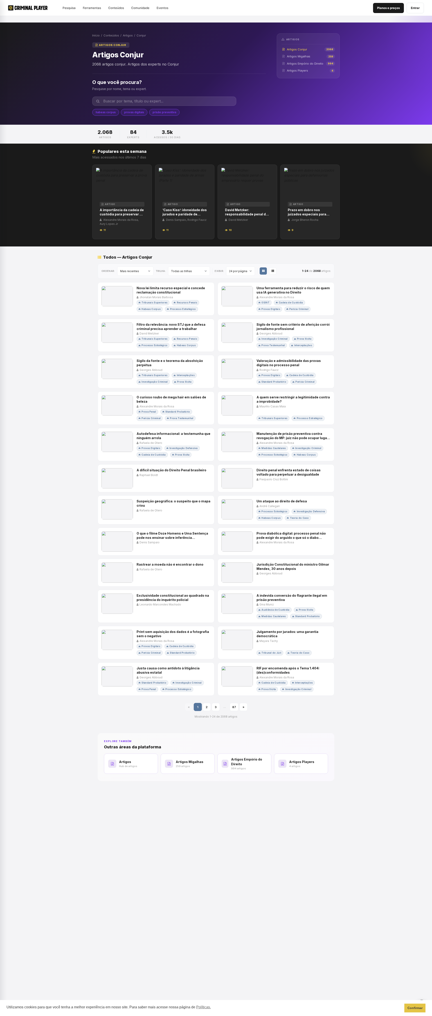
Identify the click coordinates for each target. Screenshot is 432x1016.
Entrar (415, 8)
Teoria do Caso (299, 518)
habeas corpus (106, 112)
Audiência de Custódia (275, 609)
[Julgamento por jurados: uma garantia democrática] (276, 642)
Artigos (128, 35)
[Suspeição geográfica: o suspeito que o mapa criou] (156, 510)
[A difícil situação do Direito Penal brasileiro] (156, 478)
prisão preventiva (164, 112)
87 (234, 707)
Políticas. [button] (203, 1007)
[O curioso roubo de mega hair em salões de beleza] (156, 408)
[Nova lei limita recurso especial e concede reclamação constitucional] (156, 298)
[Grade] (263, 271)
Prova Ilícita (304, 338)
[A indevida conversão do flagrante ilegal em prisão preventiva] (276, 606)
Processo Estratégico (183, 309)
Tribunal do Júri (271, 652)
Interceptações (303, 345)
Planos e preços (388, 8)
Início (96, 35)
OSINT (265, 302)
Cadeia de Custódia (291, 302)
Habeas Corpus (151, 309)
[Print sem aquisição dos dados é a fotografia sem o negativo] (156, 642)
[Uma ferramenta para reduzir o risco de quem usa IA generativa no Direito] (276, 298)
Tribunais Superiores (154, 302)
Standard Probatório (273, 381)
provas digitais (134, 112)
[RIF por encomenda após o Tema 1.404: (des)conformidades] (276, 679)
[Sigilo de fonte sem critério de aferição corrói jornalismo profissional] (276, 335)
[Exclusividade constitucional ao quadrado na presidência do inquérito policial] (156, 606)
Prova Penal (149, 411)
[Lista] (272, 271)
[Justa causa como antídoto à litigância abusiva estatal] (156, 679)
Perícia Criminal (298, 309)
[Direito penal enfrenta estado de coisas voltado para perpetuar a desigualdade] (276, 478)
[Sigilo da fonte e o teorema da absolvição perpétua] (156, 371)
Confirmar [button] (415, 1008)
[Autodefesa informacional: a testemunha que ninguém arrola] (156, 444)
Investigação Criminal (274, 338)
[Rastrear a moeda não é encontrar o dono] (156, 572)
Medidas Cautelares (273, 448)
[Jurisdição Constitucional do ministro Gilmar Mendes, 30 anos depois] (276, 572)
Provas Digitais (270, 309)
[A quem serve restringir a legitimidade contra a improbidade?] (276, 408)
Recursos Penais (187, 302)
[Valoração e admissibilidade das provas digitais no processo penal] (276, 371)
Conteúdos (111, 35)
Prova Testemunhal (273, 345)
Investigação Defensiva (183, 448)
